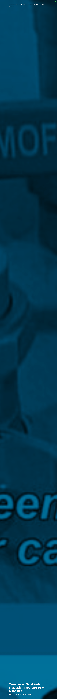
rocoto (11, 694)
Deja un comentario (28, 694)
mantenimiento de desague (17, 4)
